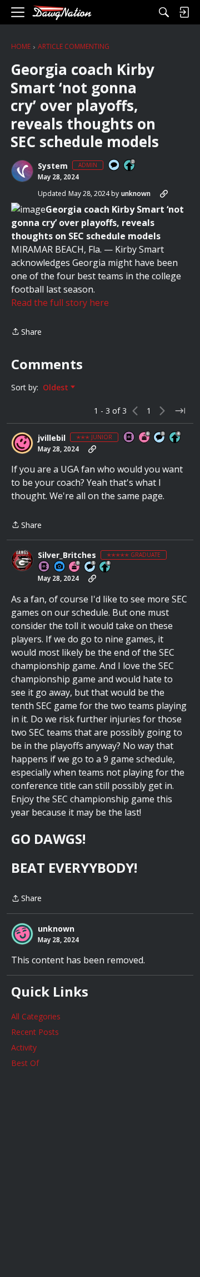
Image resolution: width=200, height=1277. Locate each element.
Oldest (57, 387)
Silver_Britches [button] (67, 555)
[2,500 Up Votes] (105, 567)
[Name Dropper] (129, 438)
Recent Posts (35, 1032)
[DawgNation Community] (61, 12)
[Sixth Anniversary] (145, 438)
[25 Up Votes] (130, 165)
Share (26, 332)
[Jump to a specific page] (180, 411)
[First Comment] (114, 165)
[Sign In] (184, 12)
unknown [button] (136, 193)
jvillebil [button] (52, 438)
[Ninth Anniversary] (75, 567)
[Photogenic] (60, 567)
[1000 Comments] (90, 567)
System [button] (53, 166)
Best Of (25, 1063)
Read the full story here (60, 302)
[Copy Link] (164, 194)
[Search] (164, 12)
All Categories (36, 1016)
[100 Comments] (160, 438)
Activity (24, 1047)
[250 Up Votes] (175, 438)
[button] (22, 171)
